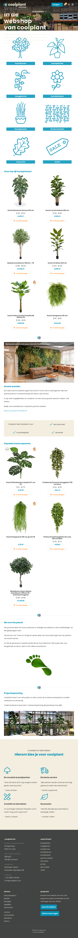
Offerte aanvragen (50, 913)
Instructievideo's (10, 895)
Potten (43, 864)
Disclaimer (8, 918)
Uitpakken (7, 904)
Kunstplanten (57, 63)
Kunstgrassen (21, 129)
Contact (7, 912)
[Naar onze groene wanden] (39, 362)
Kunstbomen (20, 63)
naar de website (38, 932)
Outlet (57, 162)
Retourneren (8, 907)
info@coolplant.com (13, 881)
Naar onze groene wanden (15, 411)
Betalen (7, 898)
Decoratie (20, 162)
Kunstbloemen (57, 96)
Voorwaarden (9, 915)
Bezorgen (7, 901)
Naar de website (49, 907)
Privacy (6, 921)
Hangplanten (21, 96)
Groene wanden (57, 129)
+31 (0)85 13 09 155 (12, 878)
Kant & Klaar (45, 867)
